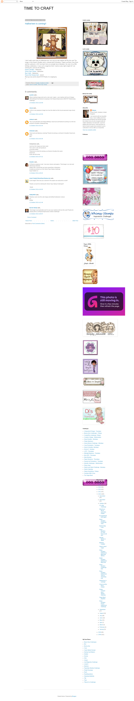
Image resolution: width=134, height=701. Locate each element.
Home (52, 220)
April (101, 622)
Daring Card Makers (89, 652)
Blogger (74, 696)
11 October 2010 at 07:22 (36, 156)
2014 (99, 484)
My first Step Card (102, 526)
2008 (99, 634)
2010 (99, 494)
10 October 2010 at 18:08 (36, 102)
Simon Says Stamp (30, 71)
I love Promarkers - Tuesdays (92, 445)
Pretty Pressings (88, 670)
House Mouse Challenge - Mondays (93, 443)
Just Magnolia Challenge (91, 662)
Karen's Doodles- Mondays (91, 447)
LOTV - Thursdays (89, 451)
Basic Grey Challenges (90, 642)
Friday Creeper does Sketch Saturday (102, 592)
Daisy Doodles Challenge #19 (102, 567)
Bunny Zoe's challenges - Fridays (93, 433)
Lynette (31, 95)
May (101, 620)
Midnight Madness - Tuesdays (92, 453)
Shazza (94, 110)
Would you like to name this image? (102, 511)
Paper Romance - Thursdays (91, 459)
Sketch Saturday (88, 469)
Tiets (85, 680)
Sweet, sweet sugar (102, 547)
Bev (85, 644)
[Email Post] (52, 82)
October (102, 503)
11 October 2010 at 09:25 (36, 173)
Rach (85, 672)
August (102, 613)
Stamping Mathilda (89, 676)
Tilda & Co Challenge (90, 682)
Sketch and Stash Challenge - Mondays (94, 467)
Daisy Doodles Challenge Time (102, 521)
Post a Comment (31, 217)
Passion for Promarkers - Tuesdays (93, 461)
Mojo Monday (87, 457)
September (103, 609)
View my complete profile (89, 130)
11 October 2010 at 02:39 (36, 138)
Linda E (86, 664)
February (102, 627)
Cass (85, 648)
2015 (99, 482)
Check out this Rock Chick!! (103, 586)
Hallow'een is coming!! (35, 23)
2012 (99, 489)
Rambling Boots (88, 674)
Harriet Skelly (33, 207)
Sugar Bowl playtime (102, 598)
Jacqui (86, 660)
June (101, 618)
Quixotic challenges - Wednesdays (93, 463)
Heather (31, 162)
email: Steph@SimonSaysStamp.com (39, 178)
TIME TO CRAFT (39, 8)
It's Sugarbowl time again (103, 516)
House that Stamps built (32, 75)
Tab (85, 678)
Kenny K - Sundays (89, 449)
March (101, 624)
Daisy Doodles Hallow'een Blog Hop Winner (103, 552)
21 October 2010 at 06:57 (36, 214)
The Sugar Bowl (88, 475)
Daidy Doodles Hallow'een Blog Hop (103, 560)
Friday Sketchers (88, 441)
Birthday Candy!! (102, 543)
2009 (99, 632)
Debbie (86, 654)
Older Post (75, 220)
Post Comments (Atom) (38, 223)
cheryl (31, 108)
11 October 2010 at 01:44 (36, 125)
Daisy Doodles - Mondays (91, 439)
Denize (86, 656)
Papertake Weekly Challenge (92, 668)
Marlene (86, 666)
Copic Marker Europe (90, 650)
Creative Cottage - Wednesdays (92, 437)
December (102, 496)
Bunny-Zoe (87, 646)
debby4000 (32, 194)
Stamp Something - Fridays (91, 471)
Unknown (32, 131)
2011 (99, 491)
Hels (85, 658)
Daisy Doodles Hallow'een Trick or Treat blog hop (103, 574)
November (102, 499)
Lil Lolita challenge (102, 506)
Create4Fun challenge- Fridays (92, 435)
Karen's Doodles (29, 69)
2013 (99, 487)
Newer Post (29, 220)
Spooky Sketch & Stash (102, 539)
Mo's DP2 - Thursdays (90, 455)
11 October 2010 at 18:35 (36, 189)
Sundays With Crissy (89, 473)
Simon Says (87, 465)
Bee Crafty (28, 73)
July (101, 615)
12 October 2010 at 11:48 (36, 202)
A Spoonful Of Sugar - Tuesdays (92, 431)
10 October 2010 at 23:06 (36, 114)
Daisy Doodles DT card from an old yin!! (103, 532)
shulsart (31, 119)
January (102, 629)
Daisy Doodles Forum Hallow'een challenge (103, 603)
